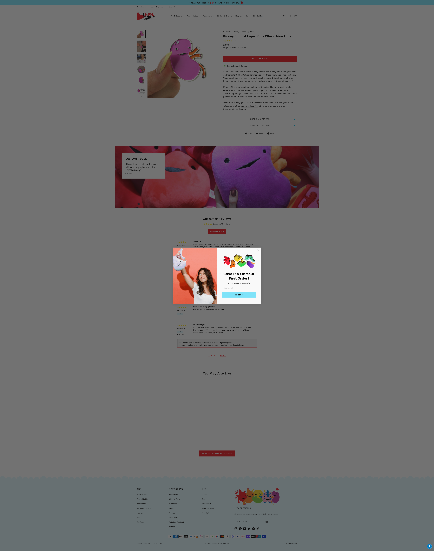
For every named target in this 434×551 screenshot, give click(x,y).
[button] (429, 546)
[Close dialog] (258, 250)
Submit (239, 294)
